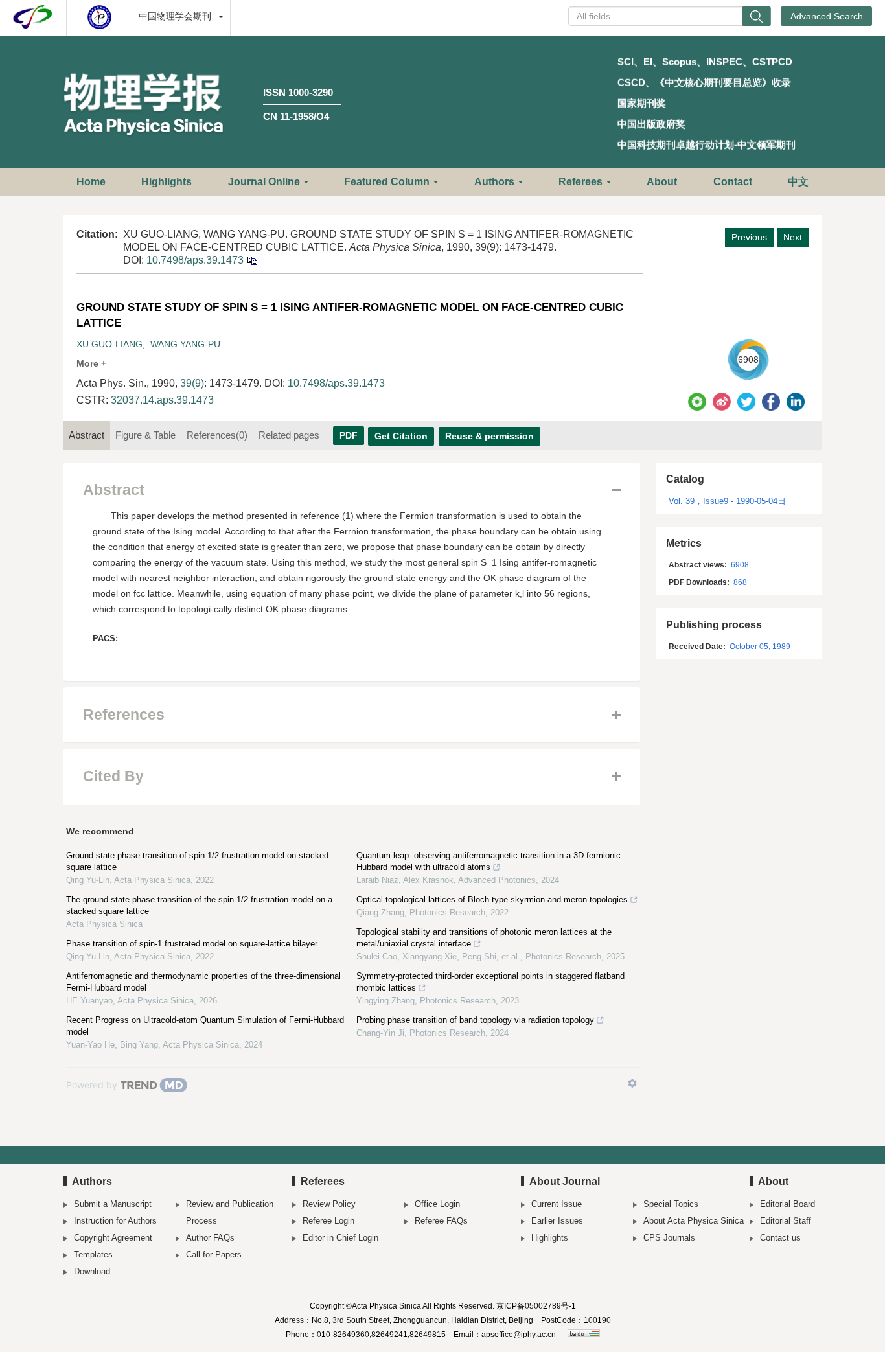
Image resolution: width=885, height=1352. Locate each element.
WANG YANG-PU (185, 344)
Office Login (437, 1204)
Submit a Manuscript (113, 1204)
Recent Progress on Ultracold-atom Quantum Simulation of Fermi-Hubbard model (205, 1026)
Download (92, 1271)
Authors (494, 181)
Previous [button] (749, 237)
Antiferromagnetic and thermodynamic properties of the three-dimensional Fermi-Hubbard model (203, 981)
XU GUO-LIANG (109, 344)
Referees (580, 181)
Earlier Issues (557, 1221)
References (217, 435)
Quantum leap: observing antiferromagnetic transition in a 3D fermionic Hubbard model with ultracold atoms (488, 861)
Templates (93, 1254)
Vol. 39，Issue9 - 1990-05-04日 (727, 501)
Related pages (289, 435)
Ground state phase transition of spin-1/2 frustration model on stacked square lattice (197, 861)
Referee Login (328, 1221)
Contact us (780, 1238)
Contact (732, 181)
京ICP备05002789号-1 (536, 1306)
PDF (348, 435)
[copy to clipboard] (252, 260)
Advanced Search (826, 16)
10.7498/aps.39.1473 (195, 260)
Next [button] (792, 237)
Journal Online (264, 181)
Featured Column (387, 181)
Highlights (166, 181)
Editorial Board (787, 1204)
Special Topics (670, 1204)
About (662, 181)
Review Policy (329, 1204)
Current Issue (556, 1204)
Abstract (86, 435)
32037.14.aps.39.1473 (162, 400)
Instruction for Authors (115, 1221)
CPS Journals (669, 1238)
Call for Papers (214, 1254)
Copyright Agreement (113, 1238)
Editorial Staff (785, 1221)
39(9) (192, 383)
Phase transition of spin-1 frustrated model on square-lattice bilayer (191, 943)
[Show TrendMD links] (632, 1083)
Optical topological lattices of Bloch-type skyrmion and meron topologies (492, 899)
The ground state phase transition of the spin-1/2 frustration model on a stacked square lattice (199, 905)
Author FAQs (210, 1238)
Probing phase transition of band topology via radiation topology (475, 1020)
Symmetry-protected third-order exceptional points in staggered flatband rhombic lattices (490, 981)
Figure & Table (145, 435)
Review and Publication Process (229, 1212)
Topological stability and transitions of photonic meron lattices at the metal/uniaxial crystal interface (484, 937)
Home (91, 181)
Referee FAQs (441, 1221)
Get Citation (401, 436)
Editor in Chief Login (340, 1238)
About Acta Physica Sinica (693, 1221)
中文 (798, 181)
